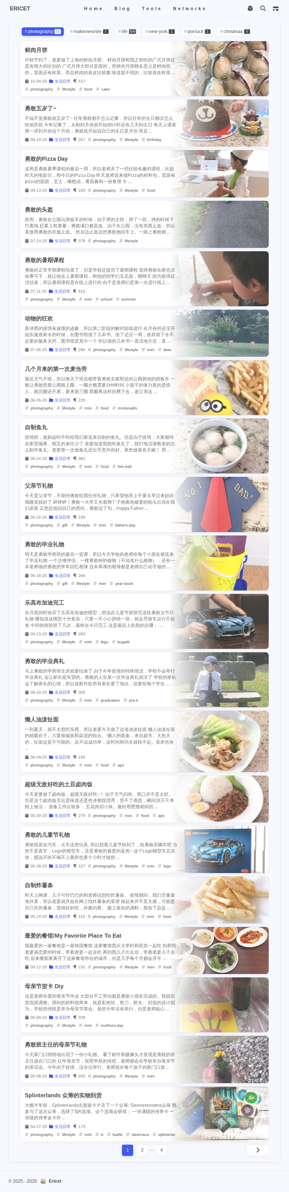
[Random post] (250, 9)
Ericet (55, 1181)
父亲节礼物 (39, 485)
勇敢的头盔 (39, 209)
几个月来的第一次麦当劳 (56, 369)
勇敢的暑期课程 (44, 260)
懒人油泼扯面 (42, 719)
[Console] (276, 9)
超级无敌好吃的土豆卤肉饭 (59, 784)
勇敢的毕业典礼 (44, 661)
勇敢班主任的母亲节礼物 (56, 1044)
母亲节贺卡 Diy (44, 986)
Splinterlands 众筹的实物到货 (63, 1095)
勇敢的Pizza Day (46, 159)
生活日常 (63, 81)
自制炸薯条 (39, 885)
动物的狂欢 (39, 318)
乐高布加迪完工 (44, 603)
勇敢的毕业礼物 (44, 544)
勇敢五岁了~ (40, 108)
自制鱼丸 (36, 427)
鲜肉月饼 (36, 50)
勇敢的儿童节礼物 (47, 835)
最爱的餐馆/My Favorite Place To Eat (73, 936)
